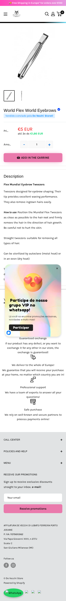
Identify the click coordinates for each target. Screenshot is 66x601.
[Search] (47, 14)
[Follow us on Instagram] (13, 565)
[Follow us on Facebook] (6, 565)
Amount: (9, 144)
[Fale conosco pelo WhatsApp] (13, 592)
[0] (59, 14)
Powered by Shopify (14, 582)
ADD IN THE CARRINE (35, 157)
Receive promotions (33, 508)
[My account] (53, 14)
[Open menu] (5, 14)
